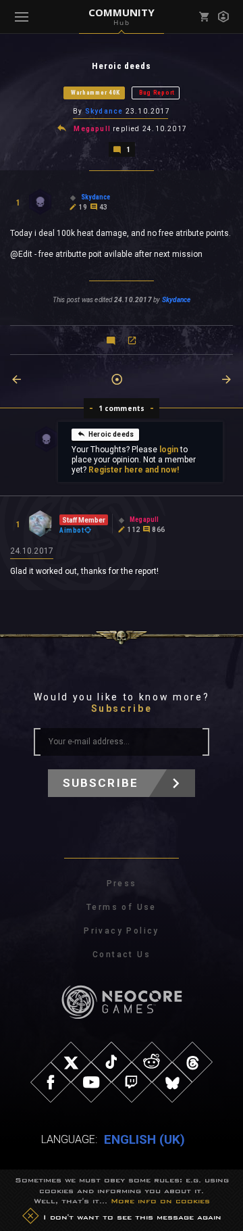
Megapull (92, 128)
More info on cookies (160, 1201)
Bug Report (157, 92)
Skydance (104, 111)
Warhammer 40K (95, 92)
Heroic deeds (111, 434)
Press (122, 883)
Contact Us (121, 954)
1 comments (122, 408)
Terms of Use (121, 907)
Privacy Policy (121, 931)
